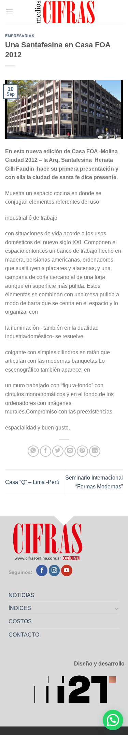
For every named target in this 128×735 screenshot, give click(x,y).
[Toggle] (117, 608)
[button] (113, 720)
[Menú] (9, 11)
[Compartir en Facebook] (45, 451)
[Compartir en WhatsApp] (33, 451)
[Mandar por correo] (70, 451)
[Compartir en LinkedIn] (94, 451)
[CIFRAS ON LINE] (65, 12)
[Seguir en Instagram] (54, 570)
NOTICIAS (21, 595)
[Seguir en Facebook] (41, 570)
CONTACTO (24, 635)
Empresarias (19, 36)
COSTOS (20, 621)
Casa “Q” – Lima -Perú (32, 482)
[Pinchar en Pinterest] (82, 451)
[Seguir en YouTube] (66, 570)
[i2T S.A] (79, 691)
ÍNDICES (20, 608)
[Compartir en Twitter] (57, 451)
